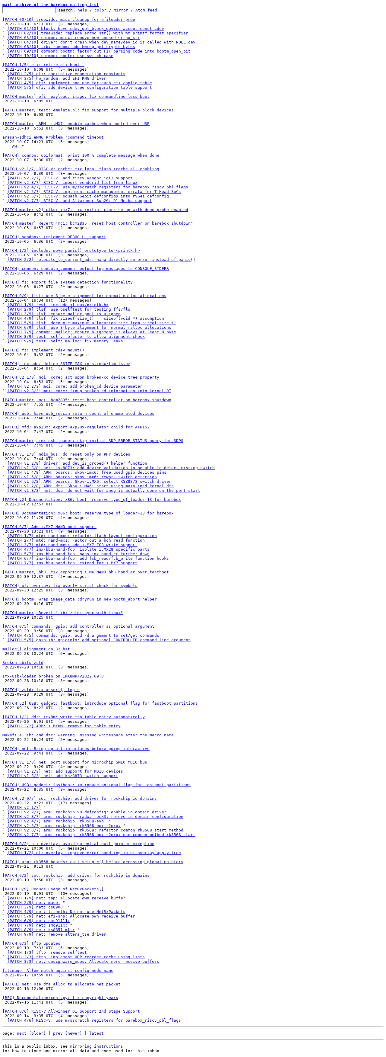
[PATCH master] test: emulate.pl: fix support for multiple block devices (88, 110)
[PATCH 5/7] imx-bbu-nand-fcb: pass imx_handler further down (78, 554)
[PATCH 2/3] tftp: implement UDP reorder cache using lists (76, 957)
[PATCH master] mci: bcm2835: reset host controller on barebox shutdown (86, 400)
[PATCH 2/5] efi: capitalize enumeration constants (66, 74)
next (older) (31, 1033)
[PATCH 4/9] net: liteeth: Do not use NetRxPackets (66, 911)
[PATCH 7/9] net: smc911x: (37, 925)
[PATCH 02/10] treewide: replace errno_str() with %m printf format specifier (97, 33)
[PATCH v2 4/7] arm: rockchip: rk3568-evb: (56, 821)
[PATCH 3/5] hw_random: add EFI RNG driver (56, 78)
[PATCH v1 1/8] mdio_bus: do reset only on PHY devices (66, 454)
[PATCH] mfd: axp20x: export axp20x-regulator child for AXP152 (76, 427)
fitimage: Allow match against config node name (57, 970)
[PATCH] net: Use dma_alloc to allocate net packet (61, 984)
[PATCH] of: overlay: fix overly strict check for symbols (70, 585)
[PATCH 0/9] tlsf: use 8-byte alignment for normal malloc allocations (84, 295)
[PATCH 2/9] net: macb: (33, 902)
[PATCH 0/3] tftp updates (31, 943)
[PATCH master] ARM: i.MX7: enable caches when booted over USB (76, 123)
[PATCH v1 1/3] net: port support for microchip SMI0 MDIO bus (74, 762)
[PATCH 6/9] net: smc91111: (38, 920)
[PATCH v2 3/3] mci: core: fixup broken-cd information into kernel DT (89, 391)
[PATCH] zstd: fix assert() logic (41, 689)
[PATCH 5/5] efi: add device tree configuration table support (79, 87)
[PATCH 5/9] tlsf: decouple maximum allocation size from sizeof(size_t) (91, 323)
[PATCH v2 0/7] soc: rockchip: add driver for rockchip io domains (79, 798)
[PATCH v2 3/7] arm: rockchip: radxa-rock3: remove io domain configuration (95, 816)
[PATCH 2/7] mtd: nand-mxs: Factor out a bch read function (76, 540)
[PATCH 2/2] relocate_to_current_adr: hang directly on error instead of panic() (101, 259)
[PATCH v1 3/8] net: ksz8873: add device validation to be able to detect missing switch (111, 468)
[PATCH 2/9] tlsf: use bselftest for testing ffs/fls (68, 309)
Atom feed (146, 10)
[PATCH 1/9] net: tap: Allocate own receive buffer (66, 898)
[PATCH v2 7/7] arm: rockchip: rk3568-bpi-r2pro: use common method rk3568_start (101, 834)
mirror (121, 10)
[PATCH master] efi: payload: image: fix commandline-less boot (76, 96)
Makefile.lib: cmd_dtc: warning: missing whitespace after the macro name (88, 735)
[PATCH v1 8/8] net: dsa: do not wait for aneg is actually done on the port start (103, 490)
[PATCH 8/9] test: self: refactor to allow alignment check (76, 336)
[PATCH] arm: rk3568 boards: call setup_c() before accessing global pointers (92, 862)
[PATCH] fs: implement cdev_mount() (43, 350)
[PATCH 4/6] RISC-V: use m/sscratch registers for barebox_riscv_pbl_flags (94, 1020)
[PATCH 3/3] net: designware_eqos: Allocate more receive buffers (83, 961)
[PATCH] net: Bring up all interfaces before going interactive (76, 748)
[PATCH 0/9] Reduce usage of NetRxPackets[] (53, 889)
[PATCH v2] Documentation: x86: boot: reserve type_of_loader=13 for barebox (91, 499)
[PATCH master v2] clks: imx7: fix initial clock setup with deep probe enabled (95, 209)
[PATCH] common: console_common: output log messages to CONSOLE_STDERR (85, 268)
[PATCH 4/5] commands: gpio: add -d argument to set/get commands (83, 635)
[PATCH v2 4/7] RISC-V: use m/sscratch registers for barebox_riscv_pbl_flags (97, 187)
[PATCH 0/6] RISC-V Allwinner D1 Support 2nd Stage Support (71, 1011)
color (100, 10)
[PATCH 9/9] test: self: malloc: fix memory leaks (65, 341)
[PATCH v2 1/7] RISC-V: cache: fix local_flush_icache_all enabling (80, 169)
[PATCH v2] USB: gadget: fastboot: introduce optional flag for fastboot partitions (100, 703)
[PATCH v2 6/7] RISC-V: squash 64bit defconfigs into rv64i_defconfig (88, 196)
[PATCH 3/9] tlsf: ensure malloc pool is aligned (64, 314)
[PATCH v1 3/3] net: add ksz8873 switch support (62, 776)
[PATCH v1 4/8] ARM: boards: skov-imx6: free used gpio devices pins (86, 472)
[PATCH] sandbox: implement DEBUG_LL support (54, 237)
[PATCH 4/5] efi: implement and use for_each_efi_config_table (79, 83)
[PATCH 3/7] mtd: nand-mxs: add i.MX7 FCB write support (72, 545)
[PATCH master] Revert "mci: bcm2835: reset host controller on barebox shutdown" (97, 223)
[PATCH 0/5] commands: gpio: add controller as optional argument (78, 626)
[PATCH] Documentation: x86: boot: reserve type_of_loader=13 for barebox (88, 513)
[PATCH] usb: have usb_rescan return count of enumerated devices (78, 413)
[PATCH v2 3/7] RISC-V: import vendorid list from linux (72, 182)
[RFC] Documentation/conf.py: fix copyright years (60, 997)
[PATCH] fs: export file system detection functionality (67, 282)
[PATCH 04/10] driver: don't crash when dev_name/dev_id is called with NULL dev (101, 42)
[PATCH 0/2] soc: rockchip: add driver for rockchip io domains (76, 875)
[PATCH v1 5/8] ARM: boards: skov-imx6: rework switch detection (82, 477)
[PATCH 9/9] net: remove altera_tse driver (56, 934)
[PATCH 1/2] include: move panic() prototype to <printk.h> (71, 250)
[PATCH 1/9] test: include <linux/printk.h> (58, 305)
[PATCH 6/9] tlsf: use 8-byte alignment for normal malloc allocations (89, 327)
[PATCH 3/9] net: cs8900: (36, 907)
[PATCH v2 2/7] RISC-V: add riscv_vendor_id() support (70, 178)
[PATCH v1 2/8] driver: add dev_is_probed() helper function (77, 463)
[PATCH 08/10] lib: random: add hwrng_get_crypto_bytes (71, 46)
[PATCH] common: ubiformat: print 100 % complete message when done (80, 155)
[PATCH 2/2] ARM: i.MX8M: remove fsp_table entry (64, 726)
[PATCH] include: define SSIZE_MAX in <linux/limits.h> (66, 363)
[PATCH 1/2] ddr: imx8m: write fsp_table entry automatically (73, 717)
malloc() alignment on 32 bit (36, 649)
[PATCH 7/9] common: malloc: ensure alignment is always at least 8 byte (91, 332)
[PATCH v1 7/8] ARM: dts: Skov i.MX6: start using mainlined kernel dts (90, 486)
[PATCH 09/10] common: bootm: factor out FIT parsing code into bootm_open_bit (99, 51)
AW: (15, 146)
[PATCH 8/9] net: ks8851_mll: (41, 929)
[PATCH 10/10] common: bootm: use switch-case (60, 55)
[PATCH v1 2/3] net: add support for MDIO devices (65, 771)
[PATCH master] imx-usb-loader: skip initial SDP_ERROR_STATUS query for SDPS (92, 440)
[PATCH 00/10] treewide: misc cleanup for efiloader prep (68, 19)
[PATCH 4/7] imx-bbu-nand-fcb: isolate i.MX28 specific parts (78, 549)
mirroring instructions (96, 1046)
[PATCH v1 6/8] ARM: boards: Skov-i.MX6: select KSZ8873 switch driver (89, 481)
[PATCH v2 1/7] (24, 807)
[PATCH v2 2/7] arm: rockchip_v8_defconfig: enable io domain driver (86, 812)
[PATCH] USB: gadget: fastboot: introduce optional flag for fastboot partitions (96, 785)
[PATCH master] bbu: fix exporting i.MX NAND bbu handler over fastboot (85, 572)
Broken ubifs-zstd (22, 662)
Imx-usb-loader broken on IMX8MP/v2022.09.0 (53, 676)
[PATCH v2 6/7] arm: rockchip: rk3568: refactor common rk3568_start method (95, 830)
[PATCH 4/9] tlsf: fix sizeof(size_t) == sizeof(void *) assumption (85, 318)
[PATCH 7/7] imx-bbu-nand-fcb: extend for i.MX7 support (72, 563)
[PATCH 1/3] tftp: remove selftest (47, 952)
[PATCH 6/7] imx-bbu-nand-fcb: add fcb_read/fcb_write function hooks (88, 558)
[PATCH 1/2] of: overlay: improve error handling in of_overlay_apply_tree (94, 852)
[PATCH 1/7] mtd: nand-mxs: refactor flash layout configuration (82, 535)
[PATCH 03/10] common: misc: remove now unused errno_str (73, 37)
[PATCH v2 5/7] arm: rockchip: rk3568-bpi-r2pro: (64, 825)
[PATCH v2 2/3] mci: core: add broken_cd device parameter (74, 386)
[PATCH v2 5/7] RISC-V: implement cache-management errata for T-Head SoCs (94, 191)
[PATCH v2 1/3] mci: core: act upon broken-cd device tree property (80, 377)
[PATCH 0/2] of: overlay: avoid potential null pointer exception (78, 843)
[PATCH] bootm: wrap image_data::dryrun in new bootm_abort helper (79, 599)
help (82, 10)
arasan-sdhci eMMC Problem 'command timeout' (54, 137)
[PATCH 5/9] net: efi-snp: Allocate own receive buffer (71, 916)
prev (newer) (67, 1033)
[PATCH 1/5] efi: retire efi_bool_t (43, 64)
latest (96, 1033)
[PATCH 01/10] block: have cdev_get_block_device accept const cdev (85, 28)
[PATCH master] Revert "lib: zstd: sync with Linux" (62, 612)
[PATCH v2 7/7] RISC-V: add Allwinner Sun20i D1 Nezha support (79, 200)
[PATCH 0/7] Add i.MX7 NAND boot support (49, 526)
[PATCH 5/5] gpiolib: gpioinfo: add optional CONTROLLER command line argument (99, 640)
